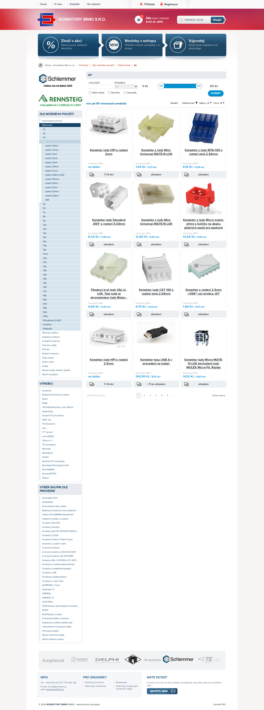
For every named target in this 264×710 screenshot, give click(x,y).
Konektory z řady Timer (53, 581)
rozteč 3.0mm (51, 171)
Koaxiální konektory (51, 341)
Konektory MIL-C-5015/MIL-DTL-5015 (59, 560)
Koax (45, 254)
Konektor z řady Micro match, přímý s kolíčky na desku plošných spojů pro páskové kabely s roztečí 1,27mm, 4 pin (203, 227)
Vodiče (45, 366)
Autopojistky (47, 502)
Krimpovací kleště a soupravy (55, 618)
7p (44, 212)
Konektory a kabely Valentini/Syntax (58, 564)
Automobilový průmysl (52, 121)
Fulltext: (94, 83)
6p (44, 208)
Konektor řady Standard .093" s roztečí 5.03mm (108, 222)
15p (44, 237)
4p (135, 65)
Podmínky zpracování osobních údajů (127, 688)
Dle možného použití (103, 65)
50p (45, 299)
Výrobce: (120, 83)
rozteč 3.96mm (52, 179)
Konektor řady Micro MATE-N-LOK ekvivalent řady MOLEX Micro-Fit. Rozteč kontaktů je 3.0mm (203, 365)
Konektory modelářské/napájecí (56, 568)
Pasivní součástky (50, 374)
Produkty (84, 65)
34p (45, 287)
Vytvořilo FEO (219, 704)
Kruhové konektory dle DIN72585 (57, 556)
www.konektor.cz (55, 689)
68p (45, 308)
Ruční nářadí (48, 358)
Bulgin (45, 403)
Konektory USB (49, 572)
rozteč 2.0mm (51, 158)
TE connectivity (48, 444)
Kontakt (74, 4)
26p (45, 274)
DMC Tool (46, 420)
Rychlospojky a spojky (52, 614)
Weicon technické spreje (53, 635)
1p (44, 129)
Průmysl (45, 349)
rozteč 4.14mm (51, 183)
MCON (45, 610)
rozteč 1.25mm (51, 146)
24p (45, 266)
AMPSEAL (46, 593)
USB (47, 200)
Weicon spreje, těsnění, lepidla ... (57, 370)
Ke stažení (93, 4)
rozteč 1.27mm (51, 150)
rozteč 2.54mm (52, 166)
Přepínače (47, 328)
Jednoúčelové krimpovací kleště (56, 626)
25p (45, 270)
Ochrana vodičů (49, 345)
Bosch (45, 399)
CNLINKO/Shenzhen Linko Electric (57, 407)
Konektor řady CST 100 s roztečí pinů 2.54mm (156, 292)
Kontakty (47, 324)
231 (212, 86)
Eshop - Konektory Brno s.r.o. (60, 65)
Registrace (171, 4)
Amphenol (46, 390)
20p (45, 258)
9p (44, 220)
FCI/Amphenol (48, 424)
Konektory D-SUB (50, 535)
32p (45, 283)
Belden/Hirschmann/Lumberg (55, 395)
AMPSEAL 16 (48, 598)
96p (45, 312)
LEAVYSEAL (47, 602)
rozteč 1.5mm (51, 154)
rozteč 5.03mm (52, 191)
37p (45, 291)
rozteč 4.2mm (51, 187)
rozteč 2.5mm (51, 162)
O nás (58, 4)
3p (44, 137)
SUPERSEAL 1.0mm (51, 585)
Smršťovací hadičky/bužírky (54, 577)
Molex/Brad (47, 453)
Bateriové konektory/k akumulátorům (59, 510)
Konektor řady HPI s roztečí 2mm (109, 152)
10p (44, 225)
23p (45, 245)
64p (45, 304)
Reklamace (121, 682)
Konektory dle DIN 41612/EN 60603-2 (59, 531)
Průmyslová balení (50, 631)
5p (44, 204)
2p (44, 133)
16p (44, 241)
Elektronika (124, 65)
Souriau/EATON (49, 473)
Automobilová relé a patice (54, 506)
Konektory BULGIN (51, 523)
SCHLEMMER (48, 469)
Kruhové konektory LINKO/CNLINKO (59, 552)
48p (45, 295)
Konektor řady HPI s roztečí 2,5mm (109, 362)
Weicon (45, 478)
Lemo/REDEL (48, 436)
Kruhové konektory (51, 548)
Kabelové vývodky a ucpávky (55, 519)
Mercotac (46, 449)
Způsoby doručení (94, 682)
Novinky (115, 92)
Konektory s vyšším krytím (54, 543)
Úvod (43, 4)
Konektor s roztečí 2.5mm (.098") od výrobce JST (204, 292)
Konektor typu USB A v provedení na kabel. (156, 362)
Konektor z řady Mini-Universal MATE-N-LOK (156, 152)
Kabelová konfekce (51, 337)
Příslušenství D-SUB (52, 320)
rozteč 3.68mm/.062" (55, 175)
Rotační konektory (50, 353)
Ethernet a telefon (50, 333)
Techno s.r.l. (47, 440)
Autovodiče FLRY (50, 498)
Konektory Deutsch (51, 527)
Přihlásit (149, 4)
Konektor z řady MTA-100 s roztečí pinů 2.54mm (203, 152)
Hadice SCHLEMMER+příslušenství (57, 514)
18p (44, 250)
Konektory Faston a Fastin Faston (57, 539)
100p (45, 316)
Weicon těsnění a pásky (53, 639)
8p (44, 216)
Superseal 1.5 (48, 589)
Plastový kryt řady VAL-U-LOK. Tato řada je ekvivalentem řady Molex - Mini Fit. (108, 295)
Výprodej (131, 92)
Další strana (218, 395)
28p (45, 279)
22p (45, 262)
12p (44, 229)
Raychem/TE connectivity (53, 461)
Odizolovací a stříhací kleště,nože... (58, 622)
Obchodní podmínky (95, 686)
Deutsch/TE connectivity (53, 415)
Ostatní (45, 457)
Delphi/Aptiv (47, 411)
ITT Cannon (47, 432)
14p (44, 233)
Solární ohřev (48, 362)
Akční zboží (98, 92)
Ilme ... (45, 428)
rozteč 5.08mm (52, 196)
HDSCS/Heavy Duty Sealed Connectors (60, 606)
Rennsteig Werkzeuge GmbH (55, 465)
